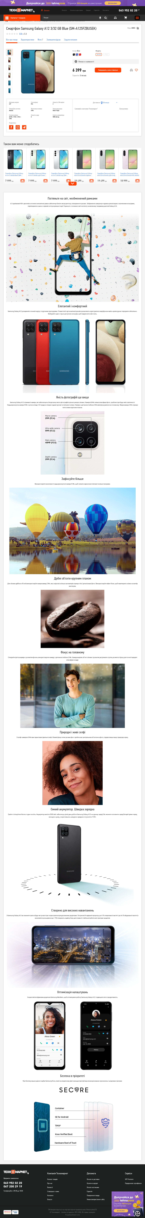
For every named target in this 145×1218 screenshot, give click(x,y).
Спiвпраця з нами (53, 1191)
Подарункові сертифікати (133, 1183)
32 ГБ (99, 54)
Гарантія (96, 10)
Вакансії (50, 1187)
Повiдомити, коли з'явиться (108, 70)
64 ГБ (106, 54)
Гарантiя (89, 1191)
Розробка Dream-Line (72, 1215)
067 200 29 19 (13, 1186)
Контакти (106, 10)
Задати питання (70, 39)
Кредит (88, 10)
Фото (40, 39)
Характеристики (27, 39)
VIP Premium (129, 1179)
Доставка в (96, 103)
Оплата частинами (93, 1187)
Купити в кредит (92, 1183)
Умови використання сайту (96, 1199)
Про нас (49, 1183)
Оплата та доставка (76, 10)
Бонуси (64, 10)
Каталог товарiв (52, 1179)
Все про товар (11, 39)
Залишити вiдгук (54, 39)
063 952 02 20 (128, 10)
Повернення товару (93, 1195)
